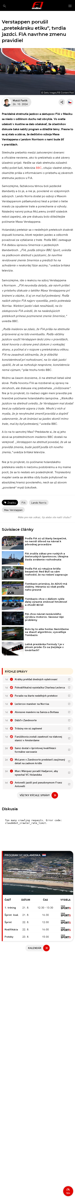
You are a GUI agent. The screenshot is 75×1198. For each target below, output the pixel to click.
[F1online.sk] (37, 5)
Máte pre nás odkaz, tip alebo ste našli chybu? (44, 517)
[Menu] (70, 6)
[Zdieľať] (62, 102)
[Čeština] (70, 102)
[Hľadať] (4, 6)
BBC (39, 167)
